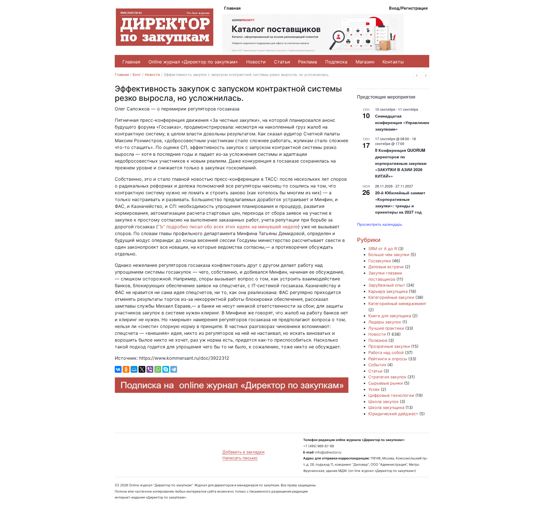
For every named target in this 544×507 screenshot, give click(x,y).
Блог (137, 75)
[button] (416, 75)
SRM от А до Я (382, 248)
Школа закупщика (386, 407)
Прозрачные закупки (389, 346)
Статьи (282, 62)
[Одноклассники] (126, 369)
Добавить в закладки (243, 452)
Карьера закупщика (388, 291)
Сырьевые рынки (385, 383)
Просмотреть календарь (379, 224)
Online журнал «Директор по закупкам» (193, 62)
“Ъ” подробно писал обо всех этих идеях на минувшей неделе (228, 226)
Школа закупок (383, 401)
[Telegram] (173, 369)
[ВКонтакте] (118, 369)
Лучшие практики (386, 328)
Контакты (393, 62)
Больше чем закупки (388, 254)
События (377, 364)
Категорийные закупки (391, 297)
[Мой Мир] (134, 369)
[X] (142, 369)
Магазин (365, 62)
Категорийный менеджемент (397, 303)
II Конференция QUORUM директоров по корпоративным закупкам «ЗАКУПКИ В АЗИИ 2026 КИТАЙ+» (400, 163)
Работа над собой (386, 352)
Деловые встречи (386, 266)
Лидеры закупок (384, 321)
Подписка (336, 62)
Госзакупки (379, 260)
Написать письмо (240, 457)
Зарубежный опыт (386, 285)
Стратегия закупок (387, 376)
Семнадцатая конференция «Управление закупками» (402, 122)
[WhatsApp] (157, 369)
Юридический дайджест (393, 413)
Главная (232, 8)
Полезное (377, 340)
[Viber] (149, 369)
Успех (374, 389)
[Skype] (165, 369)
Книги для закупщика (389, 315)
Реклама (307, 62)
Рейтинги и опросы (387, 358)
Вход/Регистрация (408, 8)
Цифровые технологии (391, 395)
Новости (256, 62)
